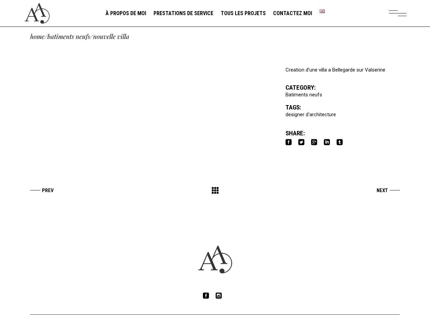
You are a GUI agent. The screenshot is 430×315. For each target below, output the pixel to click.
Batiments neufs (68, 36)
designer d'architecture (311, 114)
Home (37, 36)
